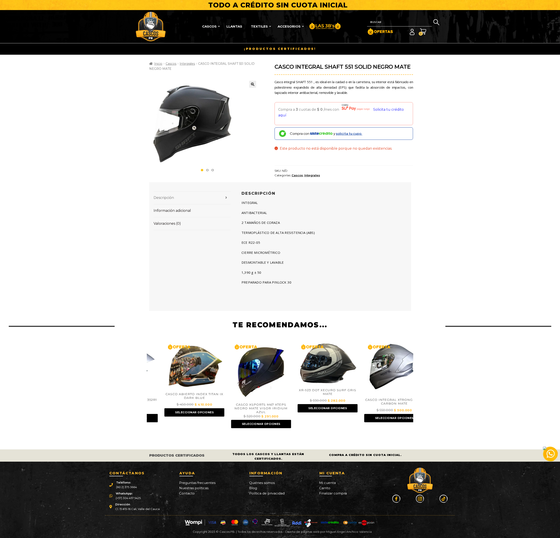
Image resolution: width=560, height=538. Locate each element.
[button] (252, 84)
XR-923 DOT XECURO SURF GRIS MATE (313, 392)
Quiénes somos (262, 483)
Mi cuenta (327, 483)
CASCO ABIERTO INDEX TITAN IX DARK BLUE (180, 396)
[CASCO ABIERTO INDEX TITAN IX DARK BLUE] (180, 366)
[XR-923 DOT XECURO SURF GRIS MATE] (313, 364)
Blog (253, 488)
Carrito (324, 488)
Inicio (158, 64)
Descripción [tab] (164, 198)
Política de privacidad (267, 493)
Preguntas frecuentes (197, 483)
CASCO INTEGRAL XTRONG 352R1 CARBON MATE (380, 401)
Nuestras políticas (193, 488)
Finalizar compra (333, 493)
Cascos (171, 64)
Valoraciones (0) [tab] (167, 223)
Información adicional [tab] (172, 211)
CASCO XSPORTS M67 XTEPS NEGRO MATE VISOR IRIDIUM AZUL (246, 408)
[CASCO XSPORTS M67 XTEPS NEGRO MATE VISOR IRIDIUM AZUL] (247, 371)
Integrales (187, 64)
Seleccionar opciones (180, 412)
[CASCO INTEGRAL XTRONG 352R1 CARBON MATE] (380, 369)
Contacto (187, 493)
